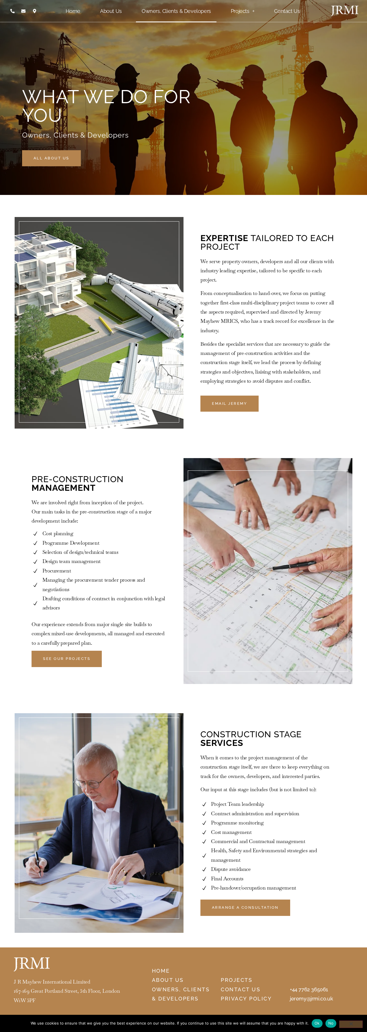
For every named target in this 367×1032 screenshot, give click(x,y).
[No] (351, 1024)
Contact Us (287, 11)
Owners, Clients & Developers (176, 11)
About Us (111, 11)
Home (73, 11)
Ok (317, 1023)
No (331, 1023)
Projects (240, 11)
